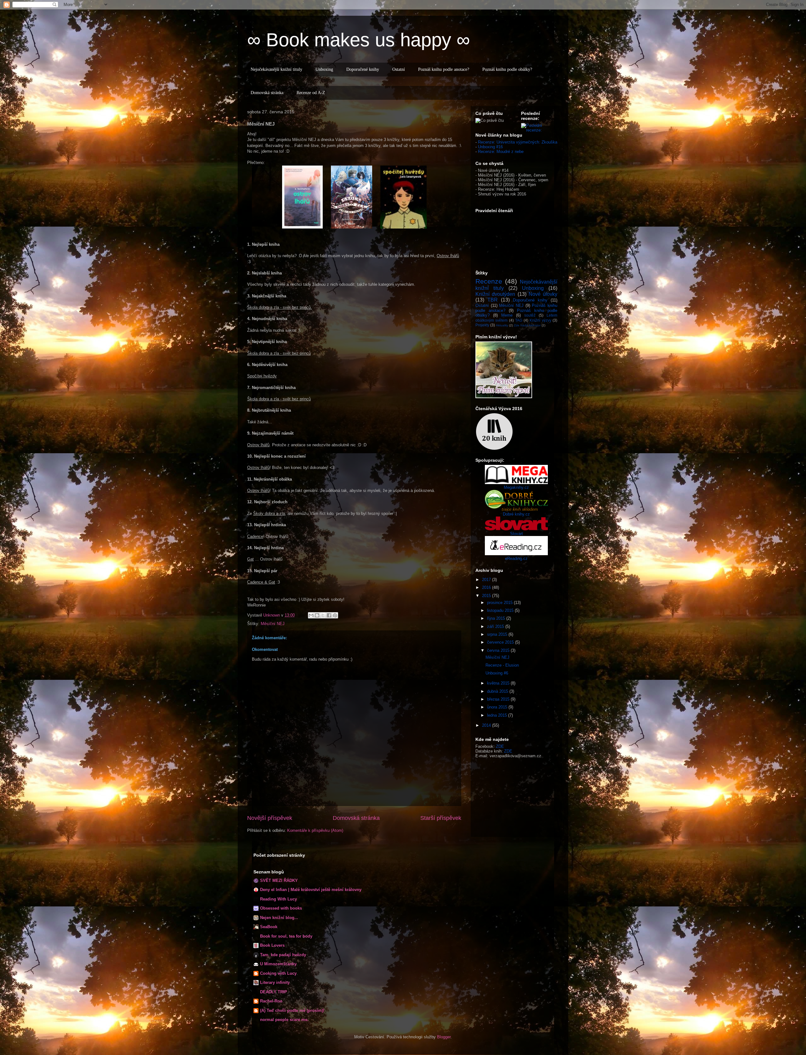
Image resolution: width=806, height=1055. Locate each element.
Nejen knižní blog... (279, 917)
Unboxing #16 (490, 146)
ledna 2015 (497, 715)
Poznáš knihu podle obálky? (507, 69)
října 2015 (496, 618)
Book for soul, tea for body (286, 936)
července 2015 (501, 642)
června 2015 (499, 650)
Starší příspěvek (440, 818)
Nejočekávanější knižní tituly (276, 69)
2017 (487, 579)
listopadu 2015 (501, 610)
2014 (487, 725)
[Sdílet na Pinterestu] (335, 615)
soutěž (530, 315)
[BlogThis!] (317, 615)
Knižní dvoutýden (495, 294)
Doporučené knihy (362, 69)
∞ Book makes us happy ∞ (358, 39)
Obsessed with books (281, 908)
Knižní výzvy (540, 320)
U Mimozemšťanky (278, 964)
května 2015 (499, 683)
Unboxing (324, 69)
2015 (487, 595)
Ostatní (398, 69)
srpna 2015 (497, 634)
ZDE (500, 746)
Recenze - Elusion (502, 665)
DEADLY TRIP (273, 992)
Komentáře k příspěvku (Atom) (315, 830)
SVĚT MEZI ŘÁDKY (279, 880)
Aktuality (502, 325)
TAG (518, 320)
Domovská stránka (267, 92)
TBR (492, 299)
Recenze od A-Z (311, 92)
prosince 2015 (500, 602)
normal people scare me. (284, 1019)
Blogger (444, 1037)
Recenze (488, 281)
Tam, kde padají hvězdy (283, 954)
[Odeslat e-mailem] (311, 615)
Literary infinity (275, 982)
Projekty (482, 325)
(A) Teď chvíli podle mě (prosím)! (292, 1010)
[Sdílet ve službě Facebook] (329, 615)
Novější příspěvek (269, 818)
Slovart (516, 533)
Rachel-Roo (271, 1001)
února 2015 (497, 707)
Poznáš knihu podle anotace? (443, 69)
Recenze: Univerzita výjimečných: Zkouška (517, 142)
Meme (507, 315)
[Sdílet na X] (323, 615)
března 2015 (499, 699)
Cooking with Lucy (278, 973)
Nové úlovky (543, 294)
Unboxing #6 (496, 673)
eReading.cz (516, 558)
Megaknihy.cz (516, 487)
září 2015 (496, 626)
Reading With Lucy (278, 899)
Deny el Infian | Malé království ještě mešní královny (310, 889)
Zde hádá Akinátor (527, 325)
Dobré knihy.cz (516, 514)
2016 (487, 587)
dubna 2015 (498, 691)
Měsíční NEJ (273, 623)
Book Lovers (272, 945)
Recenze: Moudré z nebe (501, 151)
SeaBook (268, 926)
